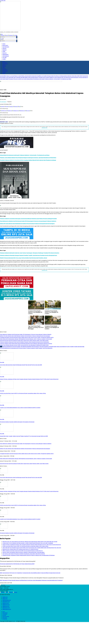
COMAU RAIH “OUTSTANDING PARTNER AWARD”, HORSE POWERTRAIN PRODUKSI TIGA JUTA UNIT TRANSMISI (27, 543)
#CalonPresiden (16, 346)
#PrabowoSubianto (44, 346)
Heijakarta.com (6, 604)
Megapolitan (5, 54)
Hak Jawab (4, 617)
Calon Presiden (70, 346)
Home (3, 44)
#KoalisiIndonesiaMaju (26, 346)
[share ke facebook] (2, 106)
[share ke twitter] (6, 106)
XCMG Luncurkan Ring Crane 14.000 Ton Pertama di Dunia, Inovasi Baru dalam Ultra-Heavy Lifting (23, 505)
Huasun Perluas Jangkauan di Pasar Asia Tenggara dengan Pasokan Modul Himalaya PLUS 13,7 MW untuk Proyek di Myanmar (29, 491)
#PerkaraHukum (35, 346)
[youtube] (15, 35)
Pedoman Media (5, 616)
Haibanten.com (6, 607)
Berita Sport (5, 45)
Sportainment (5, 47)
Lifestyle (4, 48)
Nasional (4, 50)
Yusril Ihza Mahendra (47, 348)
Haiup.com (4, 598)
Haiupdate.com (6, 601)
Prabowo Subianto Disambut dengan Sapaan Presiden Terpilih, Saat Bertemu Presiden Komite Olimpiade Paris (28, 255)
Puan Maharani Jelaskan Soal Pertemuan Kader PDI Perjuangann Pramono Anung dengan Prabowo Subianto (28, 221)
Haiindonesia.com (6, 600)
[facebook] (2, 35)
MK (18, 348)
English (4, 59)
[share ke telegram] (15, 106)
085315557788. (44, 127)
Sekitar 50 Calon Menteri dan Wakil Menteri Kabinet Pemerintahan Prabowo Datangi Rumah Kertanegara (27, 223)
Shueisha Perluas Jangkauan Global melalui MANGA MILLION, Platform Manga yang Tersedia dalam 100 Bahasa (28, 555)
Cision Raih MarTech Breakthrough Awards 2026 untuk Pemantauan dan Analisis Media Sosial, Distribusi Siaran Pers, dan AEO (31, 547)
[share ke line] (19, 106)
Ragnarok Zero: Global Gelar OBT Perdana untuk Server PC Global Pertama (20, 549)
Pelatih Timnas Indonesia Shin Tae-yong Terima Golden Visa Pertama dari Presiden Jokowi (23, 258)
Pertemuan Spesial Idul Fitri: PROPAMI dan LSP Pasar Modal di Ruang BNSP (17, 564)
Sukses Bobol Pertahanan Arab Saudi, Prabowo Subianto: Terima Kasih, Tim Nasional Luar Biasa (49, 79)
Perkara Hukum (22, 348)
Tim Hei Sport (3, 101)
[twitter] (6, 35)
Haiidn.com (5, 597)
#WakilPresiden (53, 346)
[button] (1, 119)
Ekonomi (4, 53)
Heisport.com (5, 603)
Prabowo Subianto (30, 348)
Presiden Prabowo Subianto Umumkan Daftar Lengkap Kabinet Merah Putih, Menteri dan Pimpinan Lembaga (28, 160)
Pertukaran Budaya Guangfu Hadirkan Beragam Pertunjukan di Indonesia (17, 533)
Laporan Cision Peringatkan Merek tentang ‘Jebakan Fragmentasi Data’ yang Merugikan (23, 552)
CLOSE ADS (3, 0)
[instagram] (10, 35)
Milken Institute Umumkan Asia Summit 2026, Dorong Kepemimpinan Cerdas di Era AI (22, 550)
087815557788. (44, 270)
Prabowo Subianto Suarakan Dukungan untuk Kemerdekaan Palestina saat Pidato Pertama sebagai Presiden (28, 218)
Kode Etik (4, 615)
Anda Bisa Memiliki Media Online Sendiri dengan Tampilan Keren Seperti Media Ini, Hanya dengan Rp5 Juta (41, 77)
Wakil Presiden (38, 348)
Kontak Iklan (4, 618)
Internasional (5, 56)
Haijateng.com (5, 606)
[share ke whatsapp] (10, 106)
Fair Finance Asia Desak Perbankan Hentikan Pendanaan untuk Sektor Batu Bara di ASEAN (23, 553)
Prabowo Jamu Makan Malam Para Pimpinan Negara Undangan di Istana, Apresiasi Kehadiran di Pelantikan (28, 157)
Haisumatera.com (6, 609)
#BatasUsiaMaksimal (7, 346)
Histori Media (5, 612)
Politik (3, 51)
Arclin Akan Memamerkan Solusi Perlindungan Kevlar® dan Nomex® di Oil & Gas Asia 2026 (21, 477)
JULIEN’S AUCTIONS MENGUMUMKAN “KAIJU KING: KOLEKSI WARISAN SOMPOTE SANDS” (20, 519)
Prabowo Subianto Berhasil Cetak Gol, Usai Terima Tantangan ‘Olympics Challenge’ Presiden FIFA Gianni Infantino (29, 253)
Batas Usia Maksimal (62, 346)
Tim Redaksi (4, 614)
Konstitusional (13, 348)
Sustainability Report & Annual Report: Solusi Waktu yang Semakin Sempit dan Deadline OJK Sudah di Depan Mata (27, 76)
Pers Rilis (4, 57)
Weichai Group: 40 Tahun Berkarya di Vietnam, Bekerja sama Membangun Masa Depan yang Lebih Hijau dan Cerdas (29, 541)
